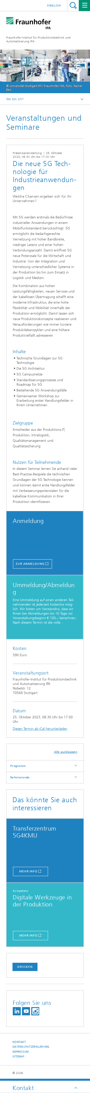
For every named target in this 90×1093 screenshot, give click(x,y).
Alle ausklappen (66, 752)
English (54, 5)
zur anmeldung (30, 564)
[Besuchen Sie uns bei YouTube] (26, 1011)
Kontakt (19, 1042)
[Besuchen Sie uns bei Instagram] (35, 1011)
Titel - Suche (73, 5)
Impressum (20, 1051)
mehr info (28, 871)
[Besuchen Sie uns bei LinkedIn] (17, 1011)
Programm (18, 766)
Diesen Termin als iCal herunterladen (40, 729)
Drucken (25, 967)
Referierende (20, 777)
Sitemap (18, 1056)
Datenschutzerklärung (31, 1046)
